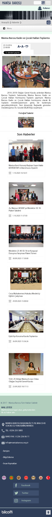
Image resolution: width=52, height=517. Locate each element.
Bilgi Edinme (8, 457)
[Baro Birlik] (33, 478)
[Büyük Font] (19, 48)
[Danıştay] (19, 478)
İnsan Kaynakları (10, 464)
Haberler (15, 23)
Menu (9, 29)
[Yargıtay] (11, 478)
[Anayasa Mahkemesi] (4, 478)
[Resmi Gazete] (48, 478)
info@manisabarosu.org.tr (17, 443)
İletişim (6, 451)
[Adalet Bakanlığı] (41, 478)
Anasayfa (5, 23)
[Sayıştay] (26, 478)
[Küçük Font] (23, 48)
